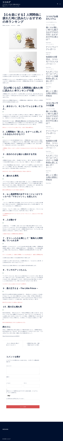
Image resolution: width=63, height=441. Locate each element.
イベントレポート (50, 44)
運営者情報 (5, 429)
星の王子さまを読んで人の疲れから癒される (12, 302)
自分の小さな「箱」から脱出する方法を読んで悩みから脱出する (17, 171)
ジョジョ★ (7, 25)
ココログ (6, 2)
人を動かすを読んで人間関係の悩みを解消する (13, 233)
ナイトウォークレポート (52, 48)
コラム (47, 88)
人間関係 (18, 25)
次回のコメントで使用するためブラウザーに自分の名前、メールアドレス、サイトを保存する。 (22, 391)
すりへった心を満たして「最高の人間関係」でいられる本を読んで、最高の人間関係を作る (23, 254)
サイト (25, 383)
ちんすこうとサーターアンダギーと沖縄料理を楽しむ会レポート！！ (52, 77)
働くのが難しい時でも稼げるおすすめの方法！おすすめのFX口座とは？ (52, 33)
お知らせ (48, 54)
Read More (48, 42)
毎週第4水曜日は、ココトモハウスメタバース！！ (52, 60)
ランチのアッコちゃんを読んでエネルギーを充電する (14, 284)
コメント (8, 365)
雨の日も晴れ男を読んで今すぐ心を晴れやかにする (14, 322)
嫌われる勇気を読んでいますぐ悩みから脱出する (13, 189)
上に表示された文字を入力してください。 (15, 398)
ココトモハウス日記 (50, 24)
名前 (7, 376)
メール (8, 383)
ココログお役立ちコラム (51, 22)
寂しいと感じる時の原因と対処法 (52, 93)
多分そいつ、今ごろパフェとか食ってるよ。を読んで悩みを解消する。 (18, 127)
